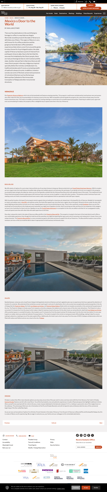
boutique (85, 204)
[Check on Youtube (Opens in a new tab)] (85, 435)
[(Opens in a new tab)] (26, 465)
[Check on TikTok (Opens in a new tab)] (77, 435)
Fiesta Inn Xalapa (20, 306)
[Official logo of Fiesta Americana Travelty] (53, 456)
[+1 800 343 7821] (90, 1)
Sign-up (98, 447)
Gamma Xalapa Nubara (53, 306)
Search (90, 5)
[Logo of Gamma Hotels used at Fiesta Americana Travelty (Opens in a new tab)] (74, 471)
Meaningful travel (8, 445)
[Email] (94, 1)
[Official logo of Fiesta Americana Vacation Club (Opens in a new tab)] (36, 478)
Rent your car (6, 448)
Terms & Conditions (34, 442)
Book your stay (5, 5)
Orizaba (7, 396)
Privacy (52, 439)
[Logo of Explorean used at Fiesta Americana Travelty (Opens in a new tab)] (34, 471)
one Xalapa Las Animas (37, 306)
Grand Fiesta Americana (49, 208)
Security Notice (55, 445)
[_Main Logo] (4, 13)
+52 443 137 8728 (9, 435)
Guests (62, 8)
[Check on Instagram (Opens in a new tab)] (81, 435)
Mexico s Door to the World (20, 22)
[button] (35, 8)
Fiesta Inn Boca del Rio (53, 214)
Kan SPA (24, 202)
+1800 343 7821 (22, 436)
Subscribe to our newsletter (84, 442)
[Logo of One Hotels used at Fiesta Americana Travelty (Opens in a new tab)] (86, 471)
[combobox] (11, 8)
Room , (55, 8)
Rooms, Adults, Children (57, 5)
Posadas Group (32, 439)
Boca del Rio (9, 184)
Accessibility (6, 442)
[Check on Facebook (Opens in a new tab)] (88, 435)
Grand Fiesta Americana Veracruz (82, 188)
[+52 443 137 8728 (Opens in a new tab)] (86, 1)
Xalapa (7, 298)
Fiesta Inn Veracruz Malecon (15, 95)
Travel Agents (32, 445)
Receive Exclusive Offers (85, 440)
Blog (11, 17)
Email (32, 436)
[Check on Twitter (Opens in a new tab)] (92, 435)
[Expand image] (105, 18)
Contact (5, 439)
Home (6, 17)
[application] (53, 487)
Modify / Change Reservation (37, 448)
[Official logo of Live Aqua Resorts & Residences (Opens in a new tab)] (41, 465)
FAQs (52, 442)
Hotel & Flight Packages (91, 8)
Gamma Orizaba (9, 402)
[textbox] (11, 8)
